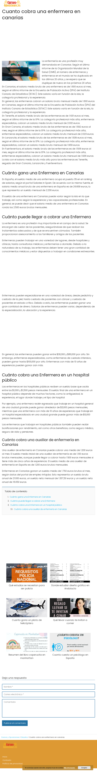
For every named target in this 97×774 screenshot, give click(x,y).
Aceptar (84, 768)
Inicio (5, 757)
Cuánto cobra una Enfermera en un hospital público (36, 505)
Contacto (7, 760)
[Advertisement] (48, 39)
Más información (69, 768)
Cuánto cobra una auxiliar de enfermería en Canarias (40, 509)
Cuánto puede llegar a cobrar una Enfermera (32, 500)
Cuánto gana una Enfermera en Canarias (30, 496)
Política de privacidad (12, 763)
